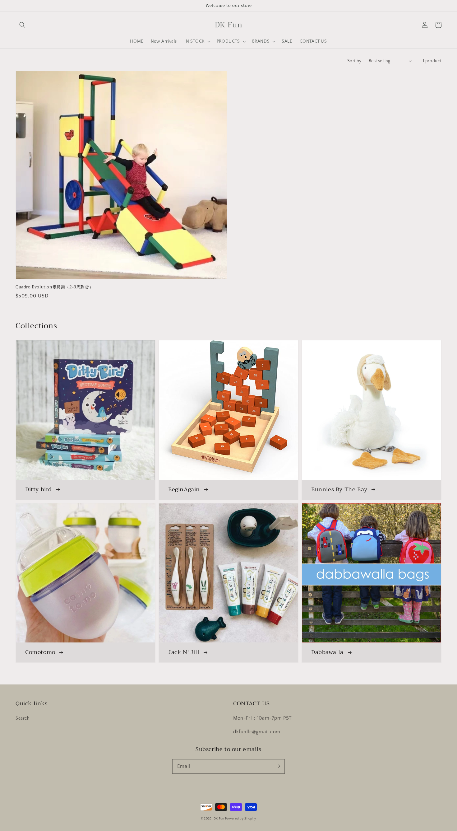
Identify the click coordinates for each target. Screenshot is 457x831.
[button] (22, 25)
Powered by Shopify (240, 818)
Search (23, 718)
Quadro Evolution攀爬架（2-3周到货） (54, 287)
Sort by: (354, 60)
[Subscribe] (277, 766)
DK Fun (219, 818)
